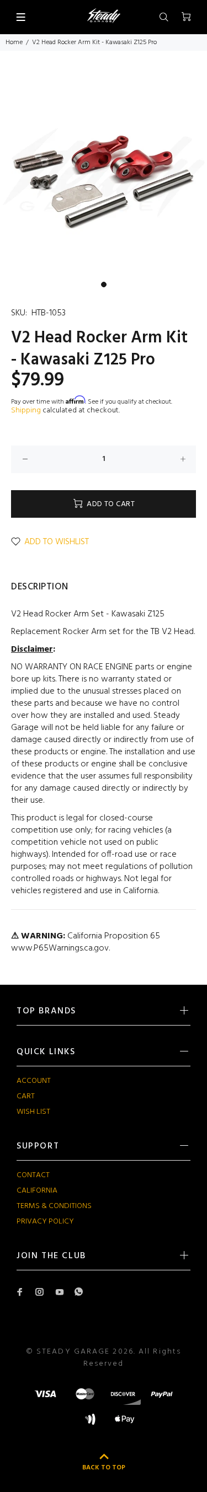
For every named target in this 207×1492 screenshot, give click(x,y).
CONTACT (33, 1175)
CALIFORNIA (37, 1190)
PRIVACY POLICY (45, 1221)
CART (26, 1096)
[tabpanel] (103, 172)
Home (14, 42)
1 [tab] (104, 284)
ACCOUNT (34, 1081)
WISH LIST (33, 1111)
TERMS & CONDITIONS (54, 1206)
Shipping (26, 410)
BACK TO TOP (103, 1467)
